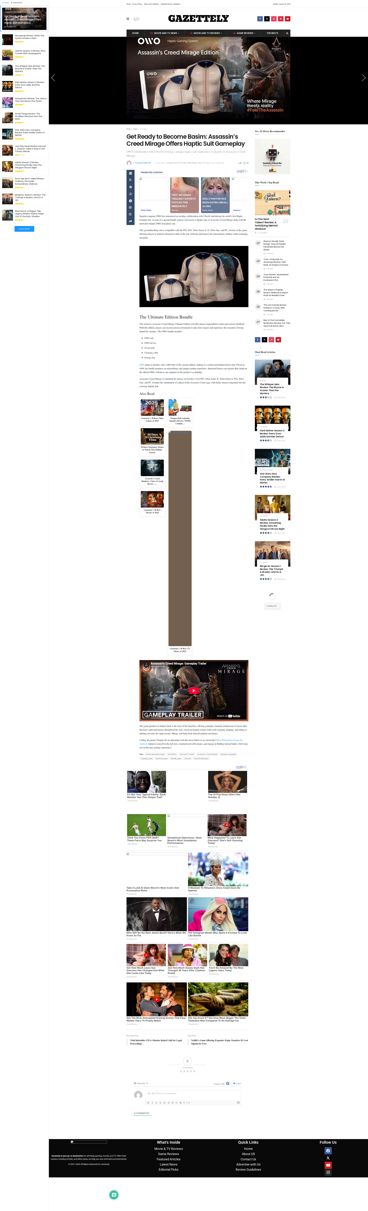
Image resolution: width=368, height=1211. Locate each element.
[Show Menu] (127, 19)
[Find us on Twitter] (267, 18)
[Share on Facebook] (130, 173)
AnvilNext (172, 754)
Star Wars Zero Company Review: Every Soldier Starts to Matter (30, 133)
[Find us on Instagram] (274, 18)
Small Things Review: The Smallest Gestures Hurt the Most (28, 116)
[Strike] (160, 1094)
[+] (188, 1094)
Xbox (200, 162)
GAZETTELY (198, 19)
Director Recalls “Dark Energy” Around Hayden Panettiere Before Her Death (274, 245)
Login (238, 1075)
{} (184, 1094)
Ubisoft (188, 758)
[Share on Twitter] (130, 180)
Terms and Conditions (151, 4)
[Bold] (148, 1094)
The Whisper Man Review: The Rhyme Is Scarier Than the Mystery (30, 69)
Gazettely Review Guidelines (170, 4)
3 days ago (280, 487)
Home (128, 4)
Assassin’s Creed (187, 754)
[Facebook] (328, 1142)
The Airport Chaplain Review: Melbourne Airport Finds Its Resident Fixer (275, 292)
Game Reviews (245, 33)
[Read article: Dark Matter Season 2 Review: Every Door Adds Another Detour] (273, 418)
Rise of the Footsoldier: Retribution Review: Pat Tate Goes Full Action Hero (276, 323)
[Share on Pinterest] (130, 187)
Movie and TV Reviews (207, 33)
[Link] (181, 1094)
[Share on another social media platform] (130, 221)
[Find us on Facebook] (260, 18)
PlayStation (192, 162)
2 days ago (280, 397)
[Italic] (152, 1094)
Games (135, 129)
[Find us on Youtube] (287, 18)
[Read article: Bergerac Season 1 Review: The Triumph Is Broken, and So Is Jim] (273, 554)
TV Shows (264, 427)
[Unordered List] (168, 1094)
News (176, 162)
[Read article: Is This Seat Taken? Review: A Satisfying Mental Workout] (273, 203)
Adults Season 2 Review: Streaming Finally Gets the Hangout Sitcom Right (28, 165)
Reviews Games (266, 470)
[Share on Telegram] (130, 200)
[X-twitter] (328, 1150)
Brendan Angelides (228, 754)
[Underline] (156, 1094)
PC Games (143, 129)
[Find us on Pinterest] (280, 18)
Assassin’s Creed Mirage (207, 754)
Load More (24, 229)
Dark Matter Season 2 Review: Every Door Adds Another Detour (29, 85)
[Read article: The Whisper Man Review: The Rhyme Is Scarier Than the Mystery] (273, 372)
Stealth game (176, 758)
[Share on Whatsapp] (130, 194)
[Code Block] (177, 1094)
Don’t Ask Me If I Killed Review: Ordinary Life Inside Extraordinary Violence (29, 181)
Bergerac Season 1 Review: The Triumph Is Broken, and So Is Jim (30, 197)
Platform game (162, 758)
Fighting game (147, 758)
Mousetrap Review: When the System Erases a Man (29, 37)
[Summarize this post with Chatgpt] (130, 207)
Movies (263, 381)
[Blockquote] (172, 1094)
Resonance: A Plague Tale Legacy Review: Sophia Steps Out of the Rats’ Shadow (29, 214)
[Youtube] (328, 1157)
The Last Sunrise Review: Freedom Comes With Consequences (275, 308)
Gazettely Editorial (143, 162)
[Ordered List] (164, 1094)
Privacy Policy (137, 4)
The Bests (272, 33)
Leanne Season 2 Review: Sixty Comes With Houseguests (30, 52)
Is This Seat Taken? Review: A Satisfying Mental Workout (266, 224)
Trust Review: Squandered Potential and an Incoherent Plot (275, 277)
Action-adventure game (155, 754)
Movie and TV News (165, 33)
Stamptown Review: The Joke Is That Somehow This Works (30, 100)
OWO (142, 364)
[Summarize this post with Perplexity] (130, 214)
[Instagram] (328, 1164)
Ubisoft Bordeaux (201, 758)
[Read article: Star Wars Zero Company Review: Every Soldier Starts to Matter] (273, 461)
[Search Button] (287, 33)
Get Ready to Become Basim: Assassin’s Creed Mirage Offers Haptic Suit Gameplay (22, 20)
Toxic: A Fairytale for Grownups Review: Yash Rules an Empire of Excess (275, 262)
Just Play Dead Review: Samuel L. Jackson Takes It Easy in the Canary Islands (30, 149)
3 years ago (159, 162)
